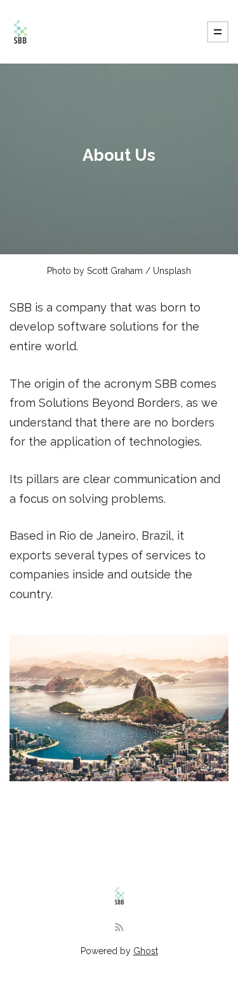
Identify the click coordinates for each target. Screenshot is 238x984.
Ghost (145, 951)
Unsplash (172, 271)
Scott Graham (115, 271)
